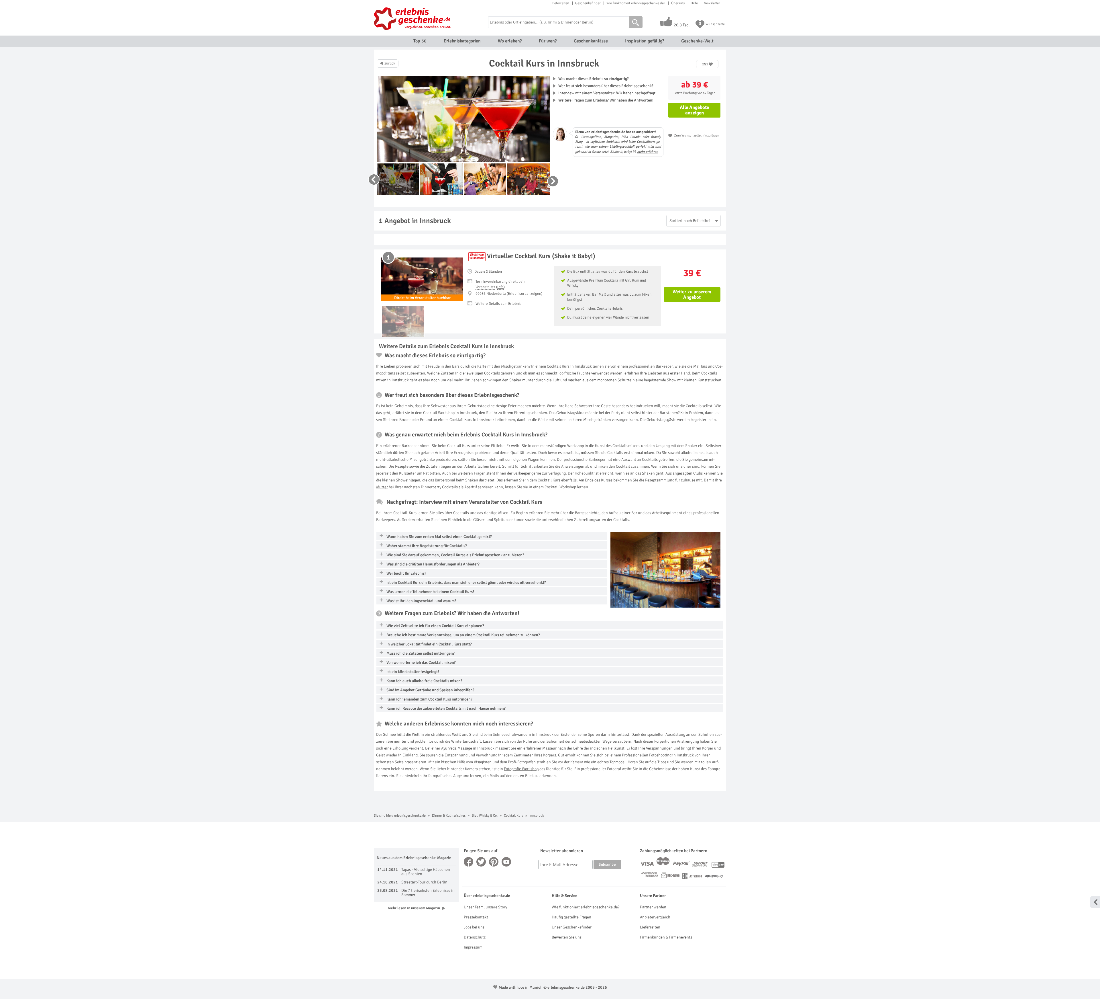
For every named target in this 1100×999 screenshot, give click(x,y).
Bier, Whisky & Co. (485, 815)
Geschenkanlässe (591, 41)
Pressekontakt (476, 917)
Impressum (473, 947)
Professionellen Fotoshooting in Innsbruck (658, 755)
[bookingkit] (477, 256)
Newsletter (712, 3)
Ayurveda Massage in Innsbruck (467, 748)
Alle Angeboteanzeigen (694, 110)
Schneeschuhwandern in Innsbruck (523, 734)
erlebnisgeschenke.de (410, 815)
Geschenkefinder (587, 3)
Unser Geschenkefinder (572, 927)
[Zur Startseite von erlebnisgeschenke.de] (413, 18)
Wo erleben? (510, 41)
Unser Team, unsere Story (485, 907)
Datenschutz (475, 937)
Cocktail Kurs (513, 815)
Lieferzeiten (560, 3)
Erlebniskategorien (462, 41)
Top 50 (420, 41)
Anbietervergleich (655, 917)
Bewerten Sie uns (567, 937)
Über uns (678, 3)
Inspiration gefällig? (644, 41)
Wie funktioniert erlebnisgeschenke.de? (635, 3)
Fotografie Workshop (521, 768)
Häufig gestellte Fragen (571, 917)
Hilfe (694, 3)
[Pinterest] (494, 862)
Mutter (382, 487)
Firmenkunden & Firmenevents (666, 937)
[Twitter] (481, 862)
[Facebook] (469, 862)
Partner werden (653, 907)
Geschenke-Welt (697, 41)
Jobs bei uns (474, 927)
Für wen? (548, 41)
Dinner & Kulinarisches (448, 815)
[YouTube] (506, 862)
